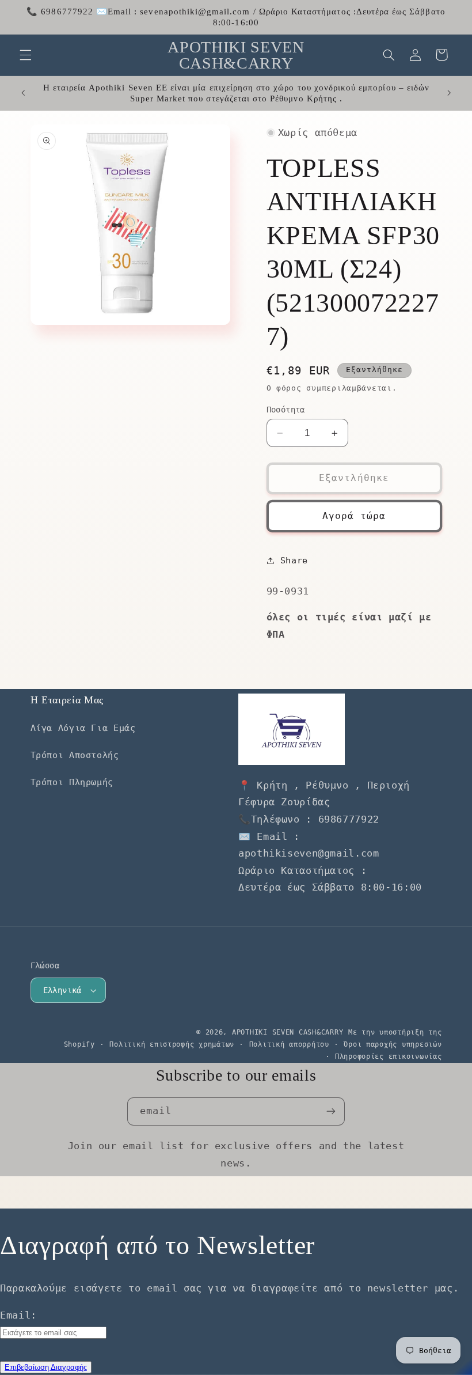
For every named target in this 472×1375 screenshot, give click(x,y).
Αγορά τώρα (354, 515)
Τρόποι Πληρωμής (72, 782)
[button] (25, 54)
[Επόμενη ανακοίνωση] (449, 93)
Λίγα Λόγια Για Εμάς (83, 728)
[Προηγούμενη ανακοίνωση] (23, 93)
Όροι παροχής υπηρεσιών (392, 1044)
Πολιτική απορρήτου (289, 1044)
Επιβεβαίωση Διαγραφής (46, 1367)
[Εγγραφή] (331, 1111)
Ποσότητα (286, 409)
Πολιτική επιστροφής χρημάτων (171, 1044)
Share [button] (294, 560)
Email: (18, 1315)
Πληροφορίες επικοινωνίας (388, 1056)
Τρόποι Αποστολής (75, 755)
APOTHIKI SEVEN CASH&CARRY (287, 1032)
